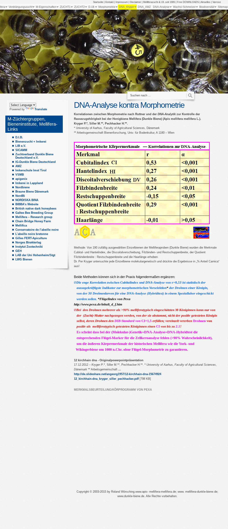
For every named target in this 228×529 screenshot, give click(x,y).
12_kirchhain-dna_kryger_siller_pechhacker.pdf (106, 378)
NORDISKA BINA (26, 200)
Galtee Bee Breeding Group (34, 212)
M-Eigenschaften (46, 6)
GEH (18, 251)
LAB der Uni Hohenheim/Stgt (35, 255)
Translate (41, 109)
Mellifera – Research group (33, 217)
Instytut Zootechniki (29, 246)
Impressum (122, 2)
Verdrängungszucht (20, 6)
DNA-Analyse (161, 6)
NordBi (20, 195)
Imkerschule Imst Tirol (31, 170)
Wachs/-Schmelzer (184, 6)
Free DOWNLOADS (188, 2)
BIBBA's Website (26, 204)
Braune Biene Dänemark (32, 191)
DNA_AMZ (144, 6)
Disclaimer (135, 2)
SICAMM (21, 150)
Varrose (216, 2)
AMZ (18, 166)
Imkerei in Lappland (29, 183)
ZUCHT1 (65, 6)
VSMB (19, 174)
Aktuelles (205, 2)
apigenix (21, 178)
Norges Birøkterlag (28, 242)
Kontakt (109, 2)
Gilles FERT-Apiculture (31, 238)
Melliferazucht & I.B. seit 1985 (159, 2)
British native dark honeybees (35, 208)
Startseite (98, 2)
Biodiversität (206, 6)
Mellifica (21, 225)
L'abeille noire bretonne (31, 234)
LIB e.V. (20, 145)
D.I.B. (91, 6)
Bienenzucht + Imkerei (30, 141)
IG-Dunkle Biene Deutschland (35, 162)
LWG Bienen (23, 259)
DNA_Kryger (126, 6)
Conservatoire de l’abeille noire (37, 229)
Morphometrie (106, 6)
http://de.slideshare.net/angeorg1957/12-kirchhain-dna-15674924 (117, 374)
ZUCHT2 (79, 6)
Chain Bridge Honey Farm (33, 221)
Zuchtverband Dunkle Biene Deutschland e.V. (34, 156)
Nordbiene (22, 187)
